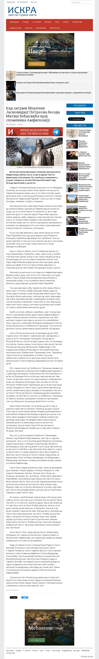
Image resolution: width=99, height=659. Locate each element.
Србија (26, 22)
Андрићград (15, 28)
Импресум (11, 2)
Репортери (55, 28)
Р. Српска (36, 22)
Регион (48, 22)
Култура (28, 28)
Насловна (14, 22)
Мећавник (41, 28)
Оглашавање (22, 2)
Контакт (34, 2)
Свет (57, 22)
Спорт (66, 22)
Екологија (77, 22)
